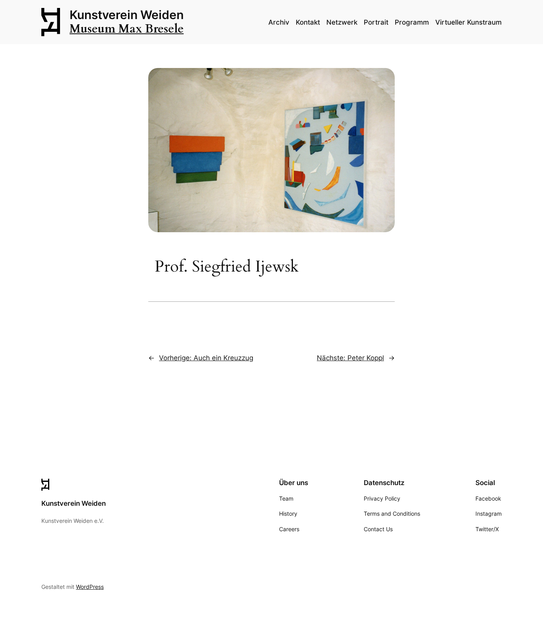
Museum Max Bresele (127, 29)
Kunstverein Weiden (127, 15)
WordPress (90, 586)
